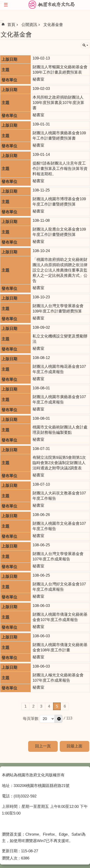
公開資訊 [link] (29, 24)
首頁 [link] (11, 24)
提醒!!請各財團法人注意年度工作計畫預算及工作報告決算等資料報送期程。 (60, 168)
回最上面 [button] (74, 746)
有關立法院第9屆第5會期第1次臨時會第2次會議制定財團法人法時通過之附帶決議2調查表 (59, 462)
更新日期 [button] (10, 851)
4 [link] (49, 706)
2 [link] (33, 706)
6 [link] (65, 706)
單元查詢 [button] (85, 45)
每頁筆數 (31, 718)
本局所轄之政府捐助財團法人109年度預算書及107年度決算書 (58, 102)
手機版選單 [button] (5, 4)
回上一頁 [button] (43, 746)
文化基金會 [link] (53, 24)
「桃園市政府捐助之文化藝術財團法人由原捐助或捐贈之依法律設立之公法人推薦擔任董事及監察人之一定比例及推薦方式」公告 (60, 270)
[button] (58, 719)
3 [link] (41, 706)
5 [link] (57, 706)
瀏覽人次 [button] (10, 858)
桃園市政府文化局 (51, 4)
